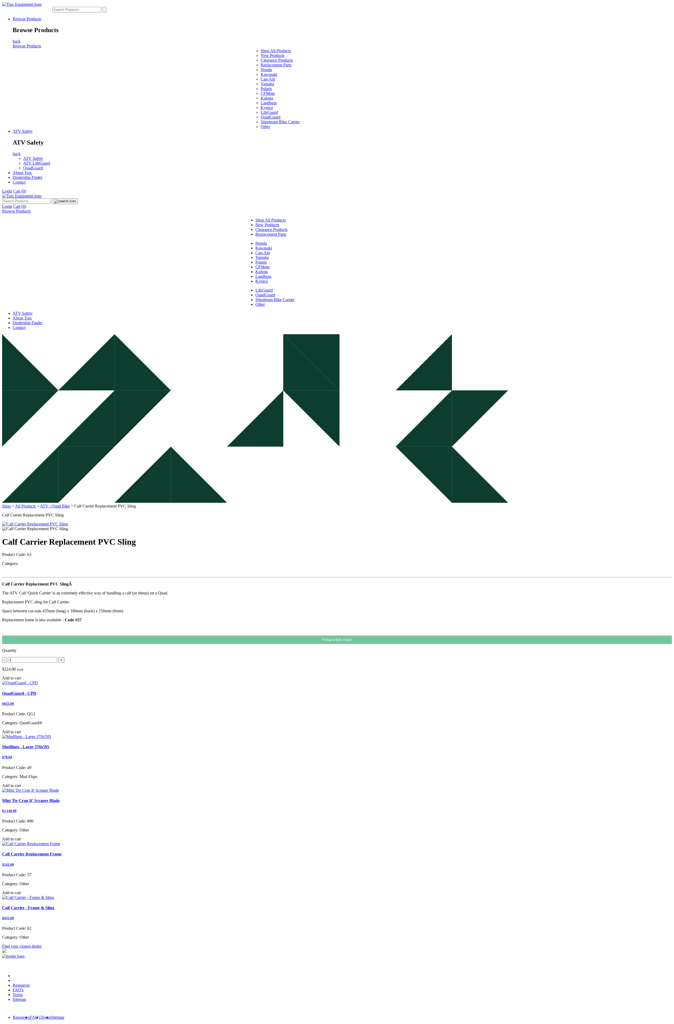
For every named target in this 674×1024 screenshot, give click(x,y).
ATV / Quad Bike (55, 506)
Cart (19, 191)
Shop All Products (276, 50)
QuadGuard (270, 117)
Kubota (267, 98)
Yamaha (267, 84)
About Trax (22, 172)
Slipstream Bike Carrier (280, 122)
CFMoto (268, 93)
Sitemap (19, 999)
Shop (6, 506)
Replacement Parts (276, 65)
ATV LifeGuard (36, 163)
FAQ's (18, 990)
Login (7, 191)
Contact (19, 182)
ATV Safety (23, 131)
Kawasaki (269, 74)
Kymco (267, 107)
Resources (21, 985)
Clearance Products (277, 60)
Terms (18, 994)
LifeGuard (269, 112)
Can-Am (268, 79)
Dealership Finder (27, 177)
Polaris (266, 88)
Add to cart (11, 678)
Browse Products (27, 19)
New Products (272, 55)
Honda (266, 69)
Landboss (269, 103)
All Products (25, 506)
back (17, 41)
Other (265, 126)
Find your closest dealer (22, 946)
